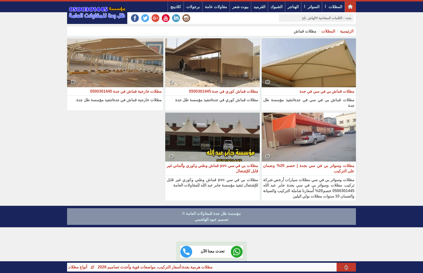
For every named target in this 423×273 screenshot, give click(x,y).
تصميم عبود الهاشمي (211, 219)
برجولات (193, 7)
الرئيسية (346, 31)
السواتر (313, 7)
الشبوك (276, 7)
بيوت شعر (240, 7)
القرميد (259, 7)
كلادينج (175, 7)
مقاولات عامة (216, 7)
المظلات (335, 7)
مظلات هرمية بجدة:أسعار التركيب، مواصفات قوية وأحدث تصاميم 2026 (165, 267)
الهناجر (293, 7)
